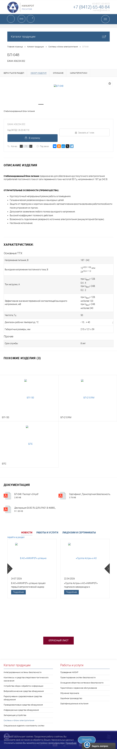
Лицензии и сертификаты (79, 532)
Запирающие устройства (15, 715)
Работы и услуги (47, 532)
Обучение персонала (69, 693)
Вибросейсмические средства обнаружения (24, 691)
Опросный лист (59, 640)
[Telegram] (72, 146)
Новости (26, 532)
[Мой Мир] (63, 146)
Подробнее (18, 592)
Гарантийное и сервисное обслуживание (78, 688)
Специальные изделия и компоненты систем (24, 725)
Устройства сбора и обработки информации (23, 686)
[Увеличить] (58, 86)
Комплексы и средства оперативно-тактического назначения (26, 679)
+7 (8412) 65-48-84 (91, 7)
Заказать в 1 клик (86, 132)
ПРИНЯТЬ (87, 740)
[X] (67, 146)
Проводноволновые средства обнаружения (23, 705)
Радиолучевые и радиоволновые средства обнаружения (23, 698)
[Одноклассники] (59, 146)
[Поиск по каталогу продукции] (11, 19)
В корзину (34, 138)
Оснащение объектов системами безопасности (81, 683)
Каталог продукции (23, 36)
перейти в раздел (16, 537)
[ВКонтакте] (55, 146)
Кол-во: (14, 146)
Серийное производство (71, 698)
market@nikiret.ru (101, 10)
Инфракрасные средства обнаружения (21, 710)
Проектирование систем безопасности (78, 677)
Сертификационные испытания (74, 703)
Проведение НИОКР (69, 672)
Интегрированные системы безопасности (22, 672)
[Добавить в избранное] (109, 83)
